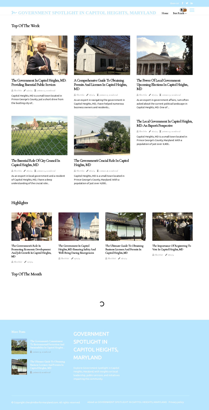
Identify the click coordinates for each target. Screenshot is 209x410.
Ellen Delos (18, 90)
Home (165, 13)
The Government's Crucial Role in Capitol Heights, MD (101, 162)
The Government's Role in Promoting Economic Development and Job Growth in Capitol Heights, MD (31, 251)
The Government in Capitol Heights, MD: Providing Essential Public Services (38, 82)
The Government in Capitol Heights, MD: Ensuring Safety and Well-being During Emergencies (77, 249)
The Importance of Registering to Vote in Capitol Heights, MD (171, 247)
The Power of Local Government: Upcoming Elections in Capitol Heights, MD (162, 84)
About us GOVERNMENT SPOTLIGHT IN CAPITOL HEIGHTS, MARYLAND (127, 402)
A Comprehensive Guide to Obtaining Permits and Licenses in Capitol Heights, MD (100, 84)
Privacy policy (176, 402)
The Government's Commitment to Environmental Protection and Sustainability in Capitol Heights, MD (47, 344)
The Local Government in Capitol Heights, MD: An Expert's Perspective (165, 123)
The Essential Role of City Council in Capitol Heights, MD (35, 162)
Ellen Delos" (18, 262)
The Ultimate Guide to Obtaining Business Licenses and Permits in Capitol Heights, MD (124, 249)
